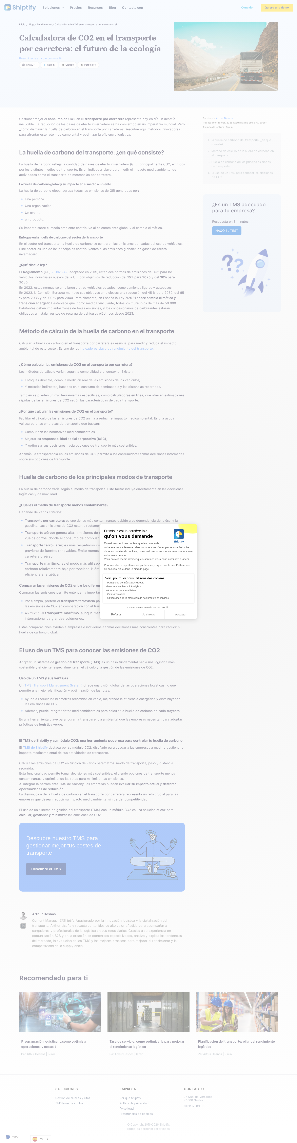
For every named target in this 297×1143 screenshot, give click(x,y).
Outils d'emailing (116, 594)
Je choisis (148, 614)
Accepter (180, 614)
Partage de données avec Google (125, 582)
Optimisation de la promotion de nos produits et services (138, 598)
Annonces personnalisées (121, 590)
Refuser (116, 614)
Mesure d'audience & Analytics (124, 586)
